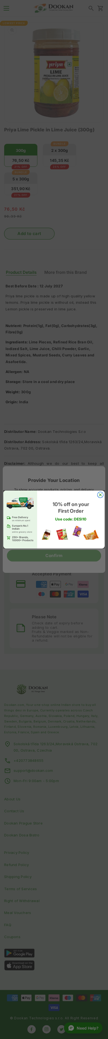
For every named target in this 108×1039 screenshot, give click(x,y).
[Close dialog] (100, 495)
